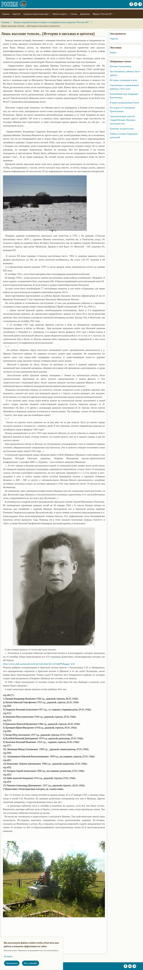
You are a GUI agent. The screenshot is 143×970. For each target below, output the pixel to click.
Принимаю (12, 963)
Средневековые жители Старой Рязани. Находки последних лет (122, 120)
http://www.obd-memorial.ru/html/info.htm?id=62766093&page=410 (39, 663)
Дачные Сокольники (120, 66)
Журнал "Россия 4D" (102, 14)
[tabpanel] (54, 203)
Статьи (74, 14)
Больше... (9, 956)
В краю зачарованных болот (124, 102)
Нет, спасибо (30, 963)
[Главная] (14, 4)
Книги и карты (60, 14)
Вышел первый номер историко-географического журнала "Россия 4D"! (51, 22)
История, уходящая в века (123, 80)
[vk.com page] (136, 4)
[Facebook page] (131, 4)
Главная (6, 14)
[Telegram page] (140, 4)
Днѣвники (85, 14)
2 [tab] (55, 231)
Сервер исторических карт (36, 14)
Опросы (114, 38)
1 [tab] (52, 231)
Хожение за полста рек (122, 128)
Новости (16, 14)
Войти (113, 52)
